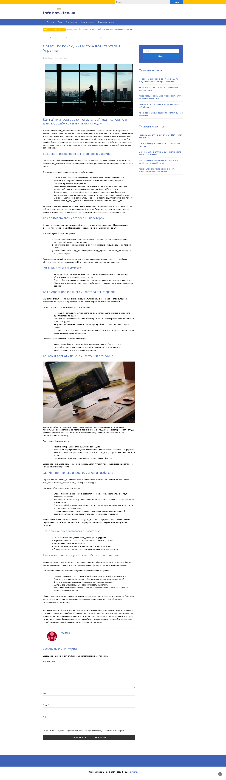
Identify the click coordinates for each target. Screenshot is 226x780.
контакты (133, 772)
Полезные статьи (106, 22)
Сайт (45, 717)
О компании (71, 22)
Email (46, 705)
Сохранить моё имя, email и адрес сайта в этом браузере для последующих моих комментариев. (84, 731)
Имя (45, 693)
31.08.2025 (49, 58)
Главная (50, 22)
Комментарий (49, 661)
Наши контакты (87, 22)
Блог (60, 22)
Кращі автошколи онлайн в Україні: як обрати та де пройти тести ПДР (111, 29)
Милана (65, 632)
